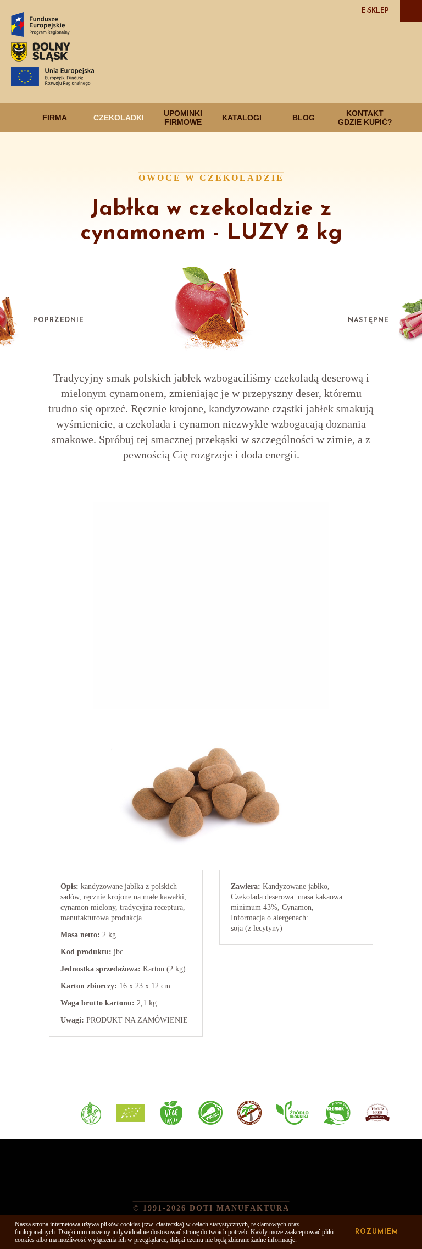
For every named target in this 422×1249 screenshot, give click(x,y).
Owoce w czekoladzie (211, 178)
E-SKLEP (375, 11)
